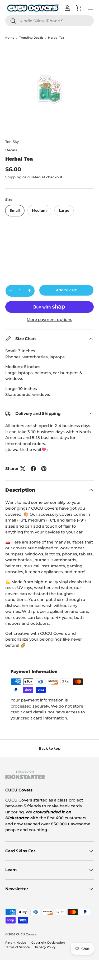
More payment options (49, 319)
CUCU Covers (26, 934)
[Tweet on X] (22, 468)
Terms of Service (17, 947)
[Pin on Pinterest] (44, 468)
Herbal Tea (56, 37)
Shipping (13, 177)
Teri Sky (12, 141)
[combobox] (49, 20)
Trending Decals (31, 37)
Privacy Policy (45, 947)
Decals (11, 150)
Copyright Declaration (48, 942)
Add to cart (66, 290)
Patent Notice (15, 942)
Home (10, 37)
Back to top (49, 748)
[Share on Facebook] (33, 468)
